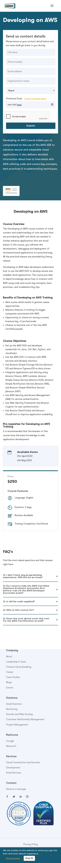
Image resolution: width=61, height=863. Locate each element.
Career (9, 672)
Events (9, 687)
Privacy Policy (30, 844)
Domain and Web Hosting (19, 714)
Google (10, 741)
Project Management (17, 724)
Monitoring (11, 709)
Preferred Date (26, 98)
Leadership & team (16, 661)
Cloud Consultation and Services (23, 762)
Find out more (13, 858)
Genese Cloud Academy (18, 667)
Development (13, 767)
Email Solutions (14, 704)
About (9, 656)
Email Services (13, 772)
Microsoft (11, 746)
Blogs (9, 682)
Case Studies (13, 677)
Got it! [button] (29, 858)
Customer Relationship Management (25, 719)
